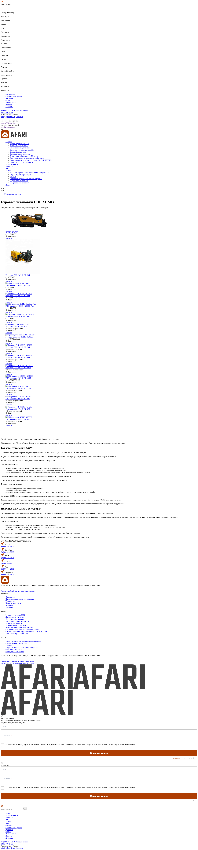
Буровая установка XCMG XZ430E (19, 316)
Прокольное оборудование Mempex (24, 156)
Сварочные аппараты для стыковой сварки (27, 158)
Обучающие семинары (19, 181)
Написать (19, 117)
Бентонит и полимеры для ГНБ (22, 150)
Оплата (8, 100)
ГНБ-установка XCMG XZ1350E (18, 388)
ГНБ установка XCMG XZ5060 (18, 419)
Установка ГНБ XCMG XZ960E (18, 357)
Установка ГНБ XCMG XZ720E (18, 347)
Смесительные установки (20, 148)
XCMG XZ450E (12, 232)
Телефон (6, 736)
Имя (5, 726)
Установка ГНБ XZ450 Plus (16, 327)
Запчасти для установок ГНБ (21, 162)
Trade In (13, 177)
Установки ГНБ (12, 164)
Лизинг (8, 168)
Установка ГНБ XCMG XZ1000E (18, 368)
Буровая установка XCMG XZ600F (19, 337)
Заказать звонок (22, 111)
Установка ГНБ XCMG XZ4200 (18, 409)
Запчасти (9, 166)
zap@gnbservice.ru (8, 127)
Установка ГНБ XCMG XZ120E (18, 275)
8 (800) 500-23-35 (7, 546)
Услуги (8, 170)
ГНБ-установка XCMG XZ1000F (18, 378)
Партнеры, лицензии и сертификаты (20, 599)
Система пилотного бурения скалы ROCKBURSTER (31, 160)
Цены (8, 185)
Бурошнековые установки (20, 154)
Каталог (9, 142)
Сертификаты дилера (14, 96)
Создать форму (176, 758)
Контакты (9, 107)
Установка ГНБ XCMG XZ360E (18, 296)
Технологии (10, 601)
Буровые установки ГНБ (19, 144)
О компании (10, 94)
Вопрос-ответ (11, 103)
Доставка (9, 98)
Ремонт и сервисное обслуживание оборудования (29, 172)
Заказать (9, 238)
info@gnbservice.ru (8, 117)
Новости (9, 105)
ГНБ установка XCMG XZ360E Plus (20, 306)
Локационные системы (19, 146)
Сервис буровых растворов (20, 175)
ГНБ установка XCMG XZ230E (18, 285)
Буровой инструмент (18, 152)
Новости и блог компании (16, 603)
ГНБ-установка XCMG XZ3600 (18, 399)
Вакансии (9, 605)
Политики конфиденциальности (69, 744)
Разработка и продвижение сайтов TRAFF (17, 663)
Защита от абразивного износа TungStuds (26, 179)
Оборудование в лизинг (19, 183)
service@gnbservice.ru (9, 123)
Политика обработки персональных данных (18, 591)
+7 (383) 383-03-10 (8, 111)
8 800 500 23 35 (7, 113)
